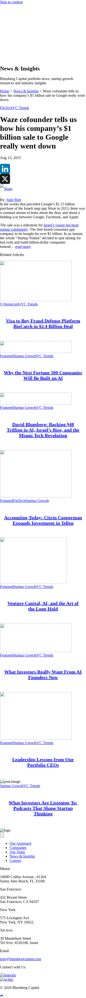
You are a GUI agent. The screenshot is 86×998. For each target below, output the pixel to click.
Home (4, 91)
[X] (43, 179)
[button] (11, 58)
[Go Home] (43, 23)
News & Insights (22, 49)
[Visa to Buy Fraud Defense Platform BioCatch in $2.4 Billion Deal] (36, 300)
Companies (18, 40)
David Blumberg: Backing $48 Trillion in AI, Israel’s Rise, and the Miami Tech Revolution (43, 430)
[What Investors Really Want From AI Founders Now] (36, 651)
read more (22, 247)
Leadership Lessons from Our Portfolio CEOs (43, 762)
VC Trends (20, 108)
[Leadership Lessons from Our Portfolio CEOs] (36, 738)
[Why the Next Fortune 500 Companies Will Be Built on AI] (36, 352)
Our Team (17, 852)
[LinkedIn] (43, 169)
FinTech (6, 108)
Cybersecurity (10, 304)
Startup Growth (25, 356)
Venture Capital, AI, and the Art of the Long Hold (43, 606)
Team (14, 45)
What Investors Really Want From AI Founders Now (43, 674)
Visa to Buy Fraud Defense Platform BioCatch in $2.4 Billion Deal (43, 323)
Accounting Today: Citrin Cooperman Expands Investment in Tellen (43, 520)
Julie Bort (13, 200)
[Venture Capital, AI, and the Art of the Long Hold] (33, 582)
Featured (6, 356)
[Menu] (2, 27)
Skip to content (11, 2)
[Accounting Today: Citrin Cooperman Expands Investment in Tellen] (36, 496)
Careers (15, 861)
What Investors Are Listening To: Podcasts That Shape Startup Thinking (43, 808)
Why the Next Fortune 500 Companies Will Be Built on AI (43, 375)
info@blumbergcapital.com (20, 959)
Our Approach (20, 36)
